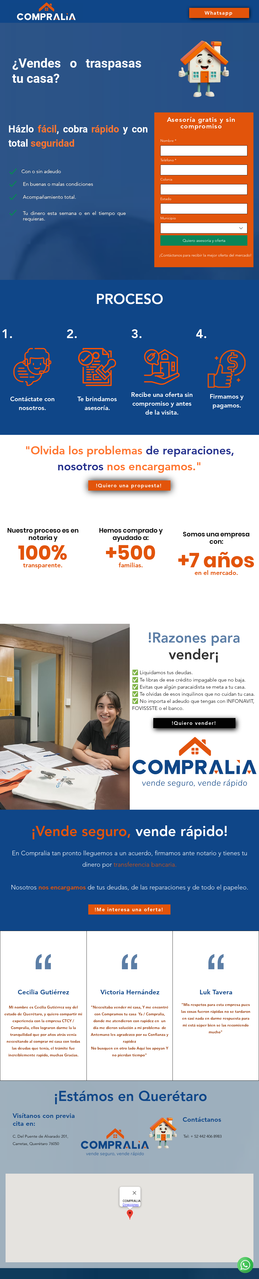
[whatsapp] (245, 1265)
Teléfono (168, 160)
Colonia (166, 179)
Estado (165, 199)
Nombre (168, 140)
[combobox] (203, 228)
